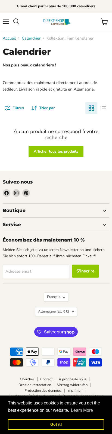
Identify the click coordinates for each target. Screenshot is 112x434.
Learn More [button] (82, 410)
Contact (46, 379)
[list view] (103, 108)
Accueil (9, 38)
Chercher (27, 379)
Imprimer (74, 390)
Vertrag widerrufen (72, 384)
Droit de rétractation (34, 384)
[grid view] (91, 108)
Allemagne (53, 311)
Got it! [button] (56, 424)
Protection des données (42, 390)
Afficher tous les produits (56, 151)
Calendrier (31, 38)
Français (53, 296)
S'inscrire (85, 271)
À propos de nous (72, 379)
